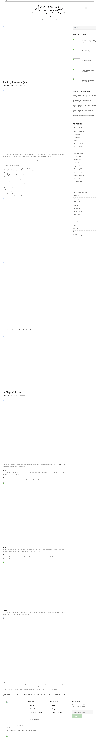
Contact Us (55, 716)
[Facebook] (85, 731)
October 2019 (78, 156)
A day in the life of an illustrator (88, 71)
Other (76, 205)
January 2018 (78, 181)
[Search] (94, 28)
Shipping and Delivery (58, 712)
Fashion (76, 195)
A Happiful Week (13, 392)
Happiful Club (29, 193)
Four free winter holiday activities (87, 61)
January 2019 (78, 172)
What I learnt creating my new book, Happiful (89, 41)
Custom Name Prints (36, 712)
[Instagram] (91, 731)
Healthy (76, 199)
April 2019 (77, 166)
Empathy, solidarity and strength (88, 81)
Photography (78, 211)
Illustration (7, 85)
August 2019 (77, 159)
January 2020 (78, 147)
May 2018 (77, 178)
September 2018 (79, 175)
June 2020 (77, 137)
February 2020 (78, 143)
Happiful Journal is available (12, 694)
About (33, 13)
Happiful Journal (9, 185)
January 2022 (78, 128)
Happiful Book (63, 13)
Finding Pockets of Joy (15, 82)
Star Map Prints (34, 719)
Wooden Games (34, 716)
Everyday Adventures (80, 192)
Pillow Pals (33, 709)
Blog (45, 13)
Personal (15, 85)
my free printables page (48, 328)
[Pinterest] (88, 731)
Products (77, 214)
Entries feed (76, 228)
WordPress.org (77, 235)
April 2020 (77, 140)
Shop (39, 13)
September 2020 (79, 131)
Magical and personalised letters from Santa (88, 51)
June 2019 (77, 162)
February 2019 (78, 169)
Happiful (32, 705)
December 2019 (78, 150)
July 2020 (77, 134)
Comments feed (77, 232)
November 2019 (78, 153)
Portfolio (53, 13)
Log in (74, 225)
